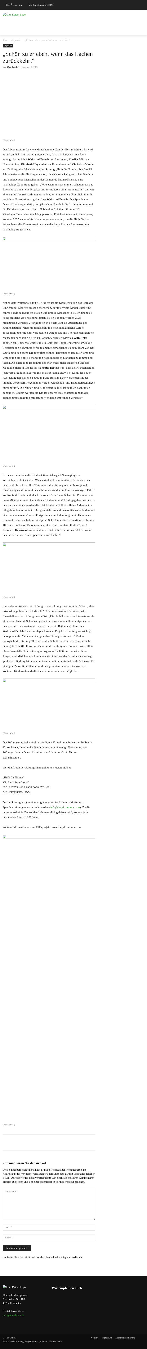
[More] (83, 75)
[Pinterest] (47, 75)
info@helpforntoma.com (65, 807)
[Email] (65, 75)
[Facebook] (30, 75)
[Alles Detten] (24, 19)
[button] (139, 5)
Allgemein (15, 40)
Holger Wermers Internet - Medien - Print (43, 1341)
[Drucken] (74, 75)
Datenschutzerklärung (125, 1337)
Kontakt (94, 1337)
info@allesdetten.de (13, 1315)
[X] (38, 75)
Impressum (107, 1337)
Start (5, 40)
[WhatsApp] (56, 75)
